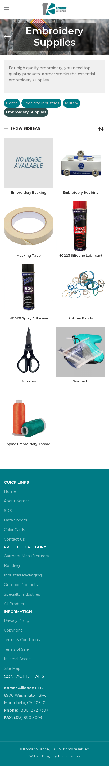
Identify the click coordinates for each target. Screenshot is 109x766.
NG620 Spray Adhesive (28, 318)
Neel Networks (69, 756)
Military (71, 103)
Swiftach (80, 381)
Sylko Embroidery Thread (29, 444)
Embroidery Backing (28, 193)
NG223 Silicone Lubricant (80, 256)
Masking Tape (28, 256)
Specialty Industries (41, 103)
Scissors (28, 381)
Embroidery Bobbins (80, 193)
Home (12, 103)
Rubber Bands (80, 318)
